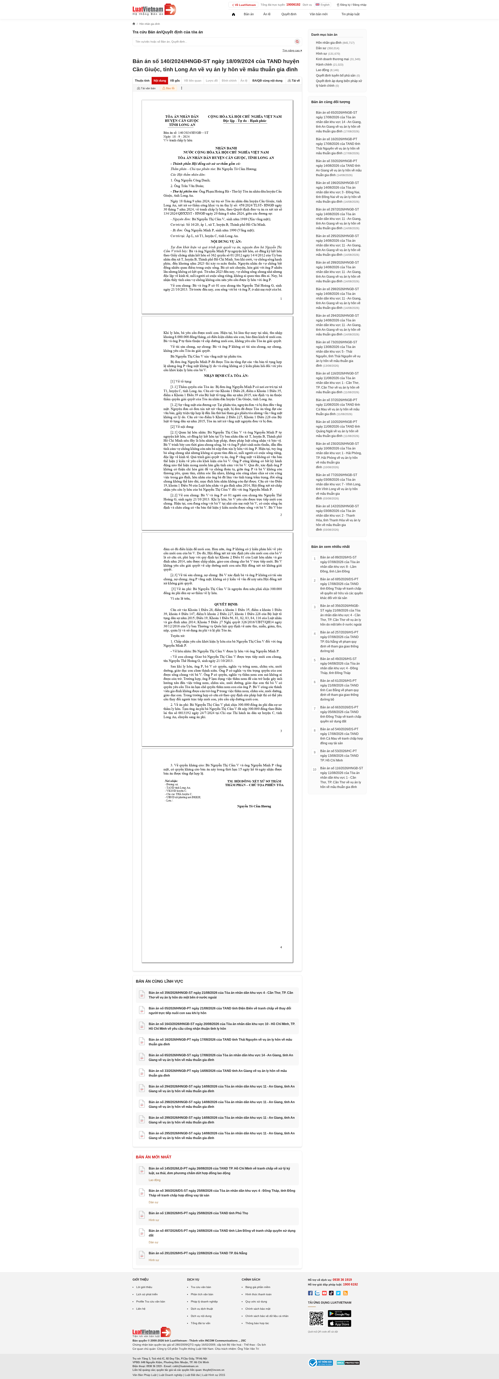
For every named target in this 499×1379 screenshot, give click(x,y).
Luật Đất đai (192, 1374)
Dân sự (153, 1202)
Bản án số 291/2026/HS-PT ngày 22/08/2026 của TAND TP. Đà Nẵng (198, 1253)
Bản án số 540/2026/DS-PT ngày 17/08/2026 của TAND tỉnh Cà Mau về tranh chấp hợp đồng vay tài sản (341, 736)
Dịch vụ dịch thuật (202, 1308)
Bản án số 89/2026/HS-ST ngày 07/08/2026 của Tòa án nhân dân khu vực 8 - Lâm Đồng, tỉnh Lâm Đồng (340, 564)
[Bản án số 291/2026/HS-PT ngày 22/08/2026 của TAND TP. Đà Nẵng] (142, 1255)
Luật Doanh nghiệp (170, 1374)
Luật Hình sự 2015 (213, 1374)
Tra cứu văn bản (201, 1287)
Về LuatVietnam (245, 4)
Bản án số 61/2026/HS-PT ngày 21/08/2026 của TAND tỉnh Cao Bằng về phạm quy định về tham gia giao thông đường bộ (339, 690)
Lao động (154, 1180)
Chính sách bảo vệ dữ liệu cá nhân (266, 1315)
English (325, 4)
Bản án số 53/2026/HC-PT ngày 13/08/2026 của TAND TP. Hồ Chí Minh (339, 755)
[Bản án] (154, 9)
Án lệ (267, 14)
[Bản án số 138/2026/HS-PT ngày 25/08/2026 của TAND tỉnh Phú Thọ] (142, 1215)
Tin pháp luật (350, 14)
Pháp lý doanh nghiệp (204, 1301)
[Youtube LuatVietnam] (324, 1294)
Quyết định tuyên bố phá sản (336, 75)
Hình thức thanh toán (258, 1294)
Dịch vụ (307, 4)
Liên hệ (140, 1308)
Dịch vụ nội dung (201, 1315)
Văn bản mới (319, 14)
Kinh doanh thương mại (332, 59)
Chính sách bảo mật (257, 1308)
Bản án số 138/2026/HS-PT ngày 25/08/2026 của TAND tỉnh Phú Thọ (198, 1213)
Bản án (249, 14)
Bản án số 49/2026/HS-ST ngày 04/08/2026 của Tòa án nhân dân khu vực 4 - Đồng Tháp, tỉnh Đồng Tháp (340, 666)
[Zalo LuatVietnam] (317, 1294)
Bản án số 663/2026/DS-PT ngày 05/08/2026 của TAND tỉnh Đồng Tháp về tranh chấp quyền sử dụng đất (340, 714)
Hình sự (154, 1220)
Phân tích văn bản (202, 1294)
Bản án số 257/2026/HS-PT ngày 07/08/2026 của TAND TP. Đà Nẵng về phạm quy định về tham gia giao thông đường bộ (339, 642)
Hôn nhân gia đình (329, 42)
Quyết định (288, 14)
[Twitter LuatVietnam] (338, 1294)
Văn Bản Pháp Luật (145, 1374)
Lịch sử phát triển (147, 1294)
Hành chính (324, 64)
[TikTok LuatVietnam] (331, 1294)
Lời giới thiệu (144, 1287)
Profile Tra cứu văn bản (150, 1301)
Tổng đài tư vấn (200, 1323)
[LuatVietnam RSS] (345, 1294)
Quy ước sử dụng (256, 1301)
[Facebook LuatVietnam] (310, 1294)
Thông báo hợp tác (257, 1323)
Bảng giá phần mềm (257, 1287)
